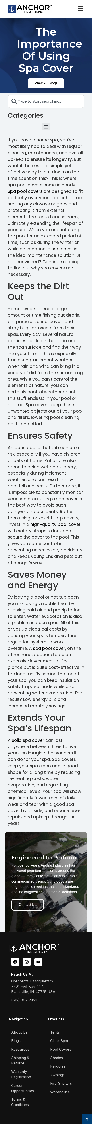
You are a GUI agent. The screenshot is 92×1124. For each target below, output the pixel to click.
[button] (80, 9)
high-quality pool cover (55, 524)
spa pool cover (49, 648)
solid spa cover (28, 740)
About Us (19, 1032)
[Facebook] (15, 962)
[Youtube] (38, 962)
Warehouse (60, 1092)
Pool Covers (60, 1049)
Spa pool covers (25, 191)
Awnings (57, 1075)
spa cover (62, 249)
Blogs (16, 1040)
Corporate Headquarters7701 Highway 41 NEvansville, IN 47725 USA (33, 986)
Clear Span (59, 1040)
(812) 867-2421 (24, 1000)
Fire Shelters (61, 1083)
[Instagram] (27, 962)
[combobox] (46, 101)
